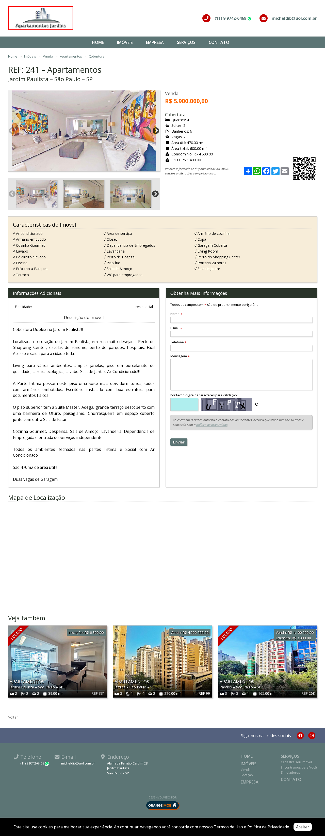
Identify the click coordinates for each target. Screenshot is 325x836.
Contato (219, 42)
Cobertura (97, 56)
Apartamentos (71, 56)
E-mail (176, 328)
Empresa (155, 42)
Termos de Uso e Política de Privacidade (251, 827)
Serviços (186, 42)
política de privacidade (212, 425)
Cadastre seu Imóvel (296, 762)
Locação (247, 775)
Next (156, 131)
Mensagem (180, 356)
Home (98, 42)
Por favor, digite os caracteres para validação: (204, 395)
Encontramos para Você (299, 767)
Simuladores (290, 772)
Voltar (13, 717)
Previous (12, 131)
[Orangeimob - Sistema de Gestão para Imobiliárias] (162, 805)
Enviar (179, 441)
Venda (48, 56)
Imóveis (125, 42)
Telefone (178, 342)
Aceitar (302, 827)
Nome (176, 314)
